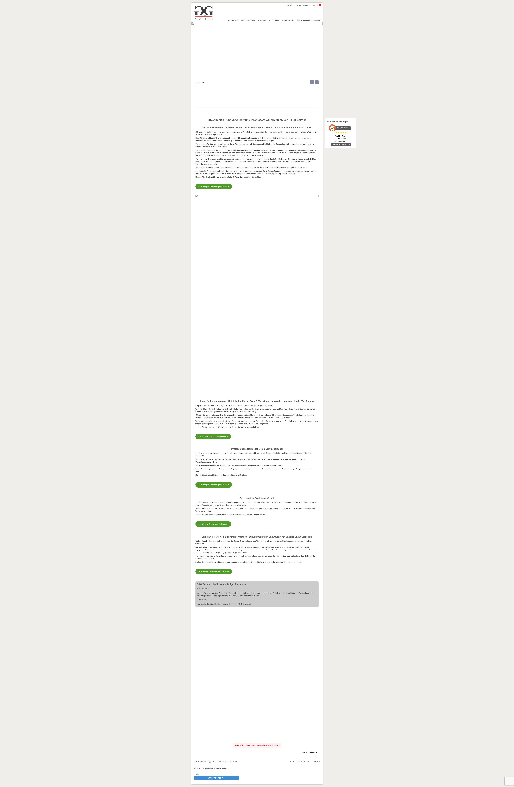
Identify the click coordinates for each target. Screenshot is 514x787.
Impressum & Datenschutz (308, 762)
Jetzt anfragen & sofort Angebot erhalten (213, 187)
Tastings (262, 20)
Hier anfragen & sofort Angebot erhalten (213, 436)
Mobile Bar (233, 20)
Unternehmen (288, 20)
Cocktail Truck (248, 20)
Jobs (292, 762)
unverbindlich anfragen (309, 20)
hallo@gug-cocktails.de (307, 5)
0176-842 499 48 (289, 5)
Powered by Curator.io (309, 752)
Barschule (274, 20)
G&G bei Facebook (228, 762)
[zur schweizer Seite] (320, 5)
